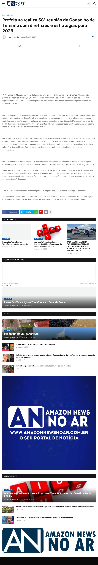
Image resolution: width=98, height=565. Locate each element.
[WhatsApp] (36, 212)
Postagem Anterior (11, 283)
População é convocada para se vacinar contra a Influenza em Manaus (44, 517)
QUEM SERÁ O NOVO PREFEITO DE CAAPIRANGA (35, 344)
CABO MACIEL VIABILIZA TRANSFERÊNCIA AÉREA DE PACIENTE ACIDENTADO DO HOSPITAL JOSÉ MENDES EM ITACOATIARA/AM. (78, 246)
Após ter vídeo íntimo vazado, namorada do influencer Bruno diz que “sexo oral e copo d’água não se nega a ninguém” (55, 356)
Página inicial (7, 15)
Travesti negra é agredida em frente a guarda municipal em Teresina (43, 366)
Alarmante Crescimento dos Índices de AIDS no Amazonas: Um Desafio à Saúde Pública (48, 244)
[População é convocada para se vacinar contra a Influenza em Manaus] (8, 520)
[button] (3, 4)
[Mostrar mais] (50, 212)
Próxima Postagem (87, 283)
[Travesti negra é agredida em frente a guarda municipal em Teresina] (8, 369)
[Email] (46, 212)
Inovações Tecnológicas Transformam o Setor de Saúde (15, 243)
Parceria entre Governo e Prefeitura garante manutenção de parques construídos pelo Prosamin (55, 506)
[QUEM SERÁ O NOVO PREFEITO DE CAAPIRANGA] (8, 347)
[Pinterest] (41, 212)
